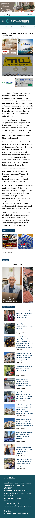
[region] (17, 285)
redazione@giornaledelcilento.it (16, 514)
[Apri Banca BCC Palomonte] (12, 285)
